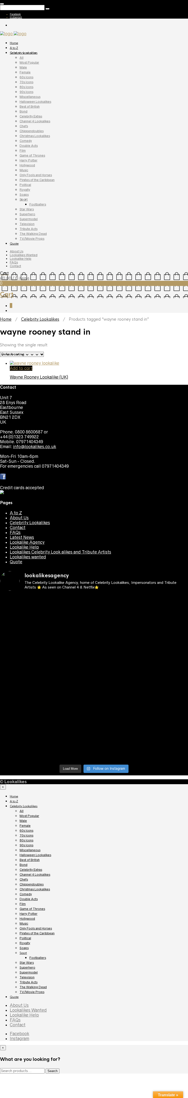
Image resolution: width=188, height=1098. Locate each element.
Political (25, 185)
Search (52, 1071)
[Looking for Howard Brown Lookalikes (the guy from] (141, 677)
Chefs (24, 126)
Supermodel (29, 219)
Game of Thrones (32, 155)
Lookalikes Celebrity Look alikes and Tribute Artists (60, 552)
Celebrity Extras (31, 116)
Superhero (27, 214)
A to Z (14, 48)
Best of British (30, 106)
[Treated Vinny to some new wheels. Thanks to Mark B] (46, 675)
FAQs (14, 262)
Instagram (16, 17)
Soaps (24, 194)
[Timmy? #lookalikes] (46, 599)
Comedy (26, 141)
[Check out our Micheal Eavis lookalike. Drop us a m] (46, 694)
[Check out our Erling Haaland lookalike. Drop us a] (141, 655)
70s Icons (26, 82)
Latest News (22, 537)
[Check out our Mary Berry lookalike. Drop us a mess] (141, 753)
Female (25, 72)
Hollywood (27, 165)
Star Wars (27, 209)
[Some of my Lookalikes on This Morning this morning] (46, 709)
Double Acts (29, 145)
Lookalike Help (20, 258)
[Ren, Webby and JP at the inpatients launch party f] (46, 618)
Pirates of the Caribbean (37, 180)
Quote (14, 244)
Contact (15, 266)
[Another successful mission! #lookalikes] (141, 689)
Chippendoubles (32, 131)
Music (24, 170)
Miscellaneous (30, 97)
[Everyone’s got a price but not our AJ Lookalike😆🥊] (141, 721)
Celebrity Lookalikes (23, 53)
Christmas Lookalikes (35, 136)
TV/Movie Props (32, 238)
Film (23, 150)
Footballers (37, 204)
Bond (23, 111)
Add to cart (21, 368)
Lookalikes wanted (28, 557)
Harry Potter (28, 160)
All (22, 57)
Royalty (25, 190)
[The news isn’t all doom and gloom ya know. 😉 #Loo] (46, 640)
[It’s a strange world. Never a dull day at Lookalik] (141, 733)
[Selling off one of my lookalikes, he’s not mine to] (141, 604)
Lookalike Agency (27, 542)
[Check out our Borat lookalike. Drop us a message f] (46, 736)
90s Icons (26, 92)
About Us (16, 251)
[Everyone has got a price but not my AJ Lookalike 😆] (46, 721)
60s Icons (26, 77)
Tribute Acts (28, 229)
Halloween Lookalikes (35, 101)
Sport (24, 199)
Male (23, 67)
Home (14, 43)
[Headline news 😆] (141, 638)
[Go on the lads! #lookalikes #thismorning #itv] (141, 709)
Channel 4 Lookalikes (35, 121)
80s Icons (26, 87)
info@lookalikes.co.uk (34, 446)
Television (27, 224)
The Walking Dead (33, 234)
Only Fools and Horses (36, 175)
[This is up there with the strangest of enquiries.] (46, 753)
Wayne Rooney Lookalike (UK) (39, 377)
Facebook (15, 14)
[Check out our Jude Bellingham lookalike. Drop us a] (46, 658)
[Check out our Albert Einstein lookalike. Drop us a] (141, 623)
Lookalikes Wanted (23, 255)
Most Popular (29, 62)
